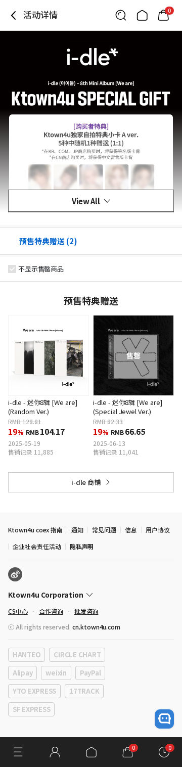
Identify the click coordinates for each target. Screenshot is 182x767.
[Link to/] (142, 15)
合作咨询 (51, 611)
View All (86, 201)
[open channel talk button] (164, 719)
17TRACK (84, 691)
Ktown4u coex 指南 (35, 529)
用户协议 (158, 529)
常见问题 (104, 529)
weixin (56, 673)
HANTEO (26, 654)
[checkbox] (12, 269)
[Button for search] (120, 15)
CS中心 (18, 611)
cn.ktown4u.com (96, 626)
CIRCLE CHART (77, 654)
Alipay (22, 673)
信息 (131, 529)
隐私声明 (82, 546)
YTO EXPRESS (34, 691)
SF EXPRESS (31, 709)
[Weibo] (15, 574)
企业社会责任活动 (37, 546)
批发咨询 (86, 611)
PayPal (90, 673)
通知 (77, 529)
